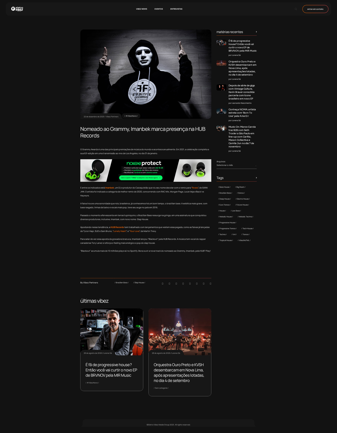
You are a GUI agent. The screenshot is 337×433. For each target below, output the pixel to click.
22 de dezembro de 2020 (94, 116)
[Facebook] (176, 284)
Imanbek (109, 187)
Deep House (224, 199)
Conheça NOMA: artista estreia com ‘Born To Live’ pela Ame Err (242, 113)
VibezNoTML (244, 240)
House (222, 210)
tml (234, 234)
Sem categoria (161, 388)
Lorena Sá (107, 353)
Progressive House (227, 222)
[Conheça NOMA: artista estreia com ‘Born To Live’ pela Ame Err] (221, 111)
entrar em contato (315, 9)
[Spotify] (169, 284)
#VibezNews (131, 116)
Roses (195, 187)
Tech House (247, 228)
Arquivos (221, 161)
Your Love (134, 231)
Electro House (243, 199)
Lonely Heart (119, 231)
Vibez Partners (112, 116)
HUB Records (117, 227)
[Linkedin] (183, 284)
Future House (242, 204)
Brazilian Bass (121, 282)
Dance (241, 193)
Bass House (224, 187)
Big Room (240, 187)
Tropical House (225, 240)
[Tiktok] (197, 284)
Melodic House (225, 216)
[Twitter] (203, 284)
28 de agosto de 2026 (93, 353)
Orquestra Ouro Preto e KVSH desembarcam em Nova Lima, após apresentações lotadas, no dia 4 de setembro (179, 372)
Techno (222, 234)
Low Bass (236, 210)
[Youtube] (210, 284)
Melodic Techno (245, 216)
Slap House (139, 282)
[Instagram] (190, 284)
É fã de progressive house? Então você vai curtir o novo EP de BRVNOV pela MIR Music (111, 370)
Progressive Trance (227, 228)
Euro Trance (224, 204)
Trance (245, 234)
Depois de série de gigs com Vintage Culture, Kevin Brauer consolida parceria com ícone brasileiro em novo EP (242, 92)
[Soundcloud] (162, 284)
